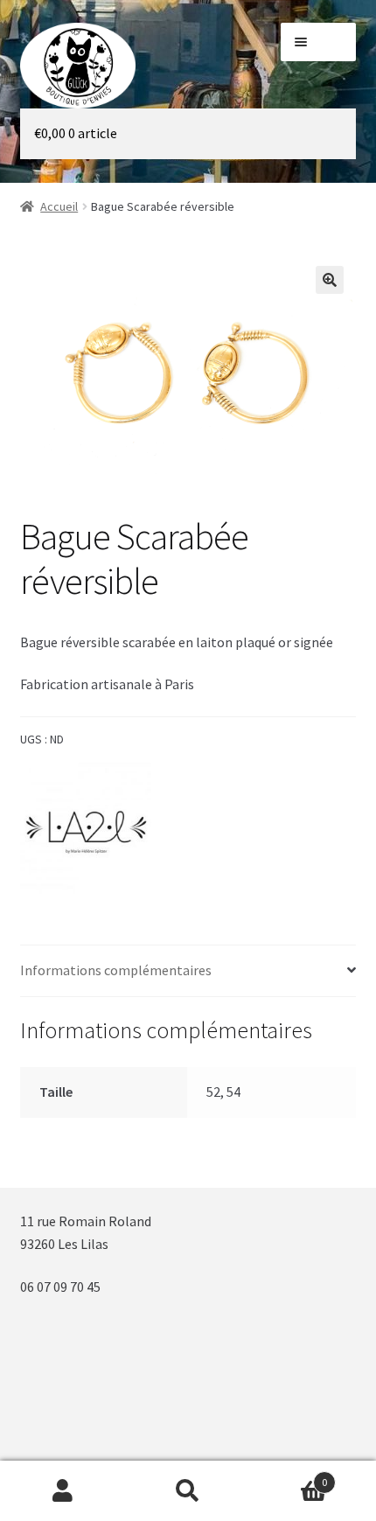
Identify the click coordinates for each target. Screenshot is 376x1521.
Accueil (59, 206)
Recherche (187, 1491)
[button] (330, 280)
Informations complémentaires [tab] (116, 970)
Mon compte (62, 1491)
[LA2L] (85, 828)
